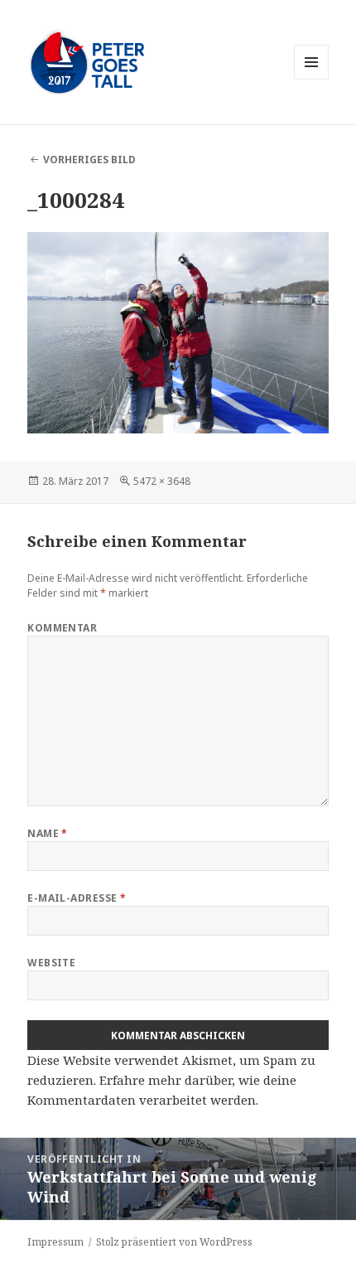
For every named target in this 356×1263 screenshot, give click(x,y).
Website (51, 963)
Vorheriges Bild (89, 159)
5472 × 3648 (161, 481)
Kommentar (62, 628)
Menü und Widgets (312, 79)
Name (47, 833)
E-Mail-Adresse (77, 898)
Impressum (55, 1242)
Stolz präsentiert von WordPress (174, 1242)
